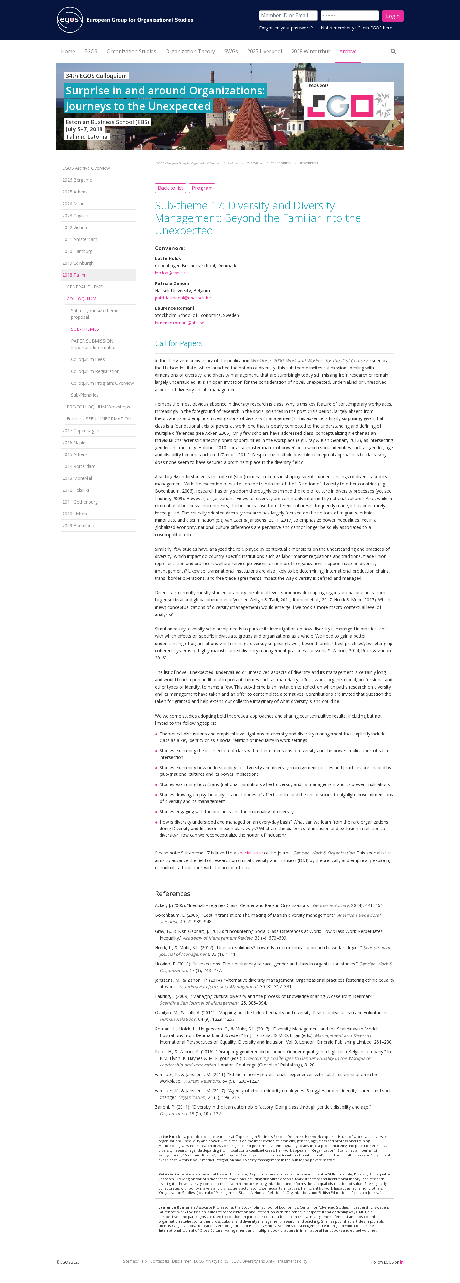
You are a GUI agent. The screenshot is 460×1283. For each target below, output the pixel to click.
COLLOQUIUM (81, 299)
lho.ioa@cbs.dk (170, 273)
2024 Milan (73, 204)
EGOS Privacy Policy (211, 1261)
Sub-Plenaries (85, 395)
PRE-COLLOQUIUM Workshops (98, 407)
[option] (230, 106)
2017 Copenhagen (80, 431)
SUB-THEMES (85, 329)
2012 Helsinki (75, 490)
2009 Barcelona (78, 526)
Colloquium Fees (88, 359)
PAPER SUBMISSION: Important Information (94, 344)
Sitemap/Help (135, 1261)
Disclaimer (181, 1261)
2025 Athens (75, 192)
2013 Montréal (77, 478)
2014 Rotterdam (78, 466)
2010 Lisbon (74, 514)
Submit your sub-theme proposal (95, 314)
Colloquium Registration (95, 371)
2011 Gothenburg (80, 502)
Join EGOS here (376, 28)
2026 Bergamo (77, 180)
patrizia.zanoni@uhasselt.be (183, 298)
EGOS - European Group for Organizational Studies (187, 163)
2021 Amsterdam (79, 239)
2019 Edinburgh (78, 263)
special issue (250, 853)
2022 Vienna (74, 227)
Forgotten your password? (286, 28)
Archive (233, 163)
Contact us (159, 1261)
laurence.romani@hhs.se (179, 323)
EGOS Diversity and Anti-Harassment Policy (269, 1261)
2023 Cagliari (75, 215)
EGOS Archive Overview (86, 168)
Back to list (170, 187)
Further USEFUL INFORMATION (99, 419)
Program (202, 187)
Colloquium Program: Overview (102, 383)
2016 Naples (75, 442)
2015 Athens (75, 454)
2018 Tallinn (74, 275)
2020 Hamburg (77, 251)
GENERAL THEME (85, 287)
